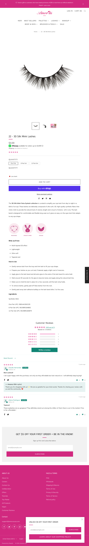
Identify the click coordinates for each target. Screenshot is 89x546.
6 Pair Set (24, 163)
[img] (8, 365)
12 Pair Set (34, 163)
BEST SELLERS (30, 21)
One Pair (13, 163)
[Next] (83, 4)
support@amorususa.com (11, 521)
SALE (62, 24)
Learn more (47, 5)
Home (35, 31)
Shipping (11, 148)
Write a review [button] (45, 350)
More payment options (44, 194)
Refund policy (50, 499)
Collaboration (6, 489)
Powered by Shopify (7, 543)
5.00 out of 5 (50, 327)
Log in (70, 11)
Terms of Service (51, 496)
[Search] (85, 11)
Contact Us (6, 485)
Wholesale (49, 481)
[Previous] (5, 4)
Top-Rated (5, 499)
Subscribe (73, 530)
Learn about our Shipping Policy (55, 537)
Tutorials (5, 496)
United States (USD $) (9, 539)
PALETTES (43, 21)
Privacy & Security (52, 492)
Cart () (78, 11)
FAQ (47, 478)
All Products (6, 503)
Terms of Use (50, 489)
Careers (4, 481)
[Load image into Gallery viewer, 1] (35, 126)
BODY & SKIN (30, 24)
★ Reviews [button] (87, 275)
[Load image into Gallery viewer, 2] (44, 126)
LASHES (54, 21)
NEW (20, 21)
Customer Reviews (8, 510)
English (21, 539)
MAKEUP (65, 21)
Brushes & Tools (48, 24)
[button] (13, 152)
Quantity (13, 168)
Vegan (4, 507)
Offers (4, 492)
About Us (5, 478)
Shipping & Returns (52, 485)
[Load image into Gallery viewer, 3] (53, 126)
